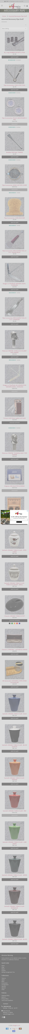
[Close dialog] (27, 510)
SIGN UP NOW (19, 521)
